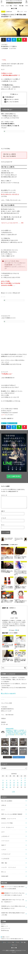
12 (10, 782)
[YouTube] (12, 8)
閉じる (16, 94)
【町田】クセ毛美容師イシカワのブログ (13, 950)
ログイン (3, 924)
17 (3, 785)
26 (10, 787)
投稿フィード (4, 926)
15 (21, 782)
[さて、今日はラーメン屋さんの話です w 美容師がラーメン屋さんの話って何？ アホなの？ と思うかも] (14, 751)
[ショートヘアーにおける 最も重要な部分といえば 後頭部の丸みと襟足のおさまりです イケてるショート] (23, 742)
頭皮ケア (3, 845)
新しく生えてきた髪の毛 (11, 101)
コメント (4, 495)
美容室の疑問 (4, 876)
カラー (3, 832)
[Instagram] (14, 8)
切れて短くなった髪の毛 (11, 99)
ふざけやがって (5, 836)
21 (17, 785)
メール (3, 518)
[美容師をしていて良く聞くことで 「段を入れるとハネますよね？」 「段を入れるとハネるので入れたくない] (5, 742)
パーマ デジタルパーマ (7, 827)
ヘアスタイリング (5, 854)
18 (6, 785)
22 (21, 785)
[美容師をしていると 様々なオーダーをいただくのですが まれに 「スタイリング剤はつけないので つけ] (23, 751)
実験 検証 (4, 862)
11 (6, 782)
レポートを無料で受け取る (14, 476)
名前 (3, 511)
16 (25, 782)
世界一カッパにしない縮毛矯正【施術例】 (12, 814)
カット (3, 809)
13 (14, 782)
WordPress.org (5, 930)
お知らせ (3, 805)
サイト (2, 524)
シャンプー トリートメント (8, 867)
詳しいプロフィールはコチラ (8, 693)
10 (3, 782)
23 (25, 785)
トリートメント (5, 840)
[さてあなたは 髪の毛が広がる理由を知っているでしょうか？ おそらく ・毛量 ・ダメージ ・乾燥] (5, 751)
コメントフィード (5, 928)
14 (17, 782)
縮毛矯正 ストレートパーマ (8, 818)
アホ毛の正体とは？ (8, 97)
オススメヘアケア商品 (7, 823)
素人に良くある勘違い (12, 423)
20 (14, 785)
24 (3, 787)
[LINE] (16, 8)
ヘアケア (3, 11)
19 (10, 785)
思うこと (3, 871)
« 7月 (13, 791)
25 (6, 787)
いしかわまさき (5, 858)
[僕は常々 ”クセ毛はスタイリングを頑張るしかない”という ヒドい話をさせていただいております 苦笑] (14, 742)
